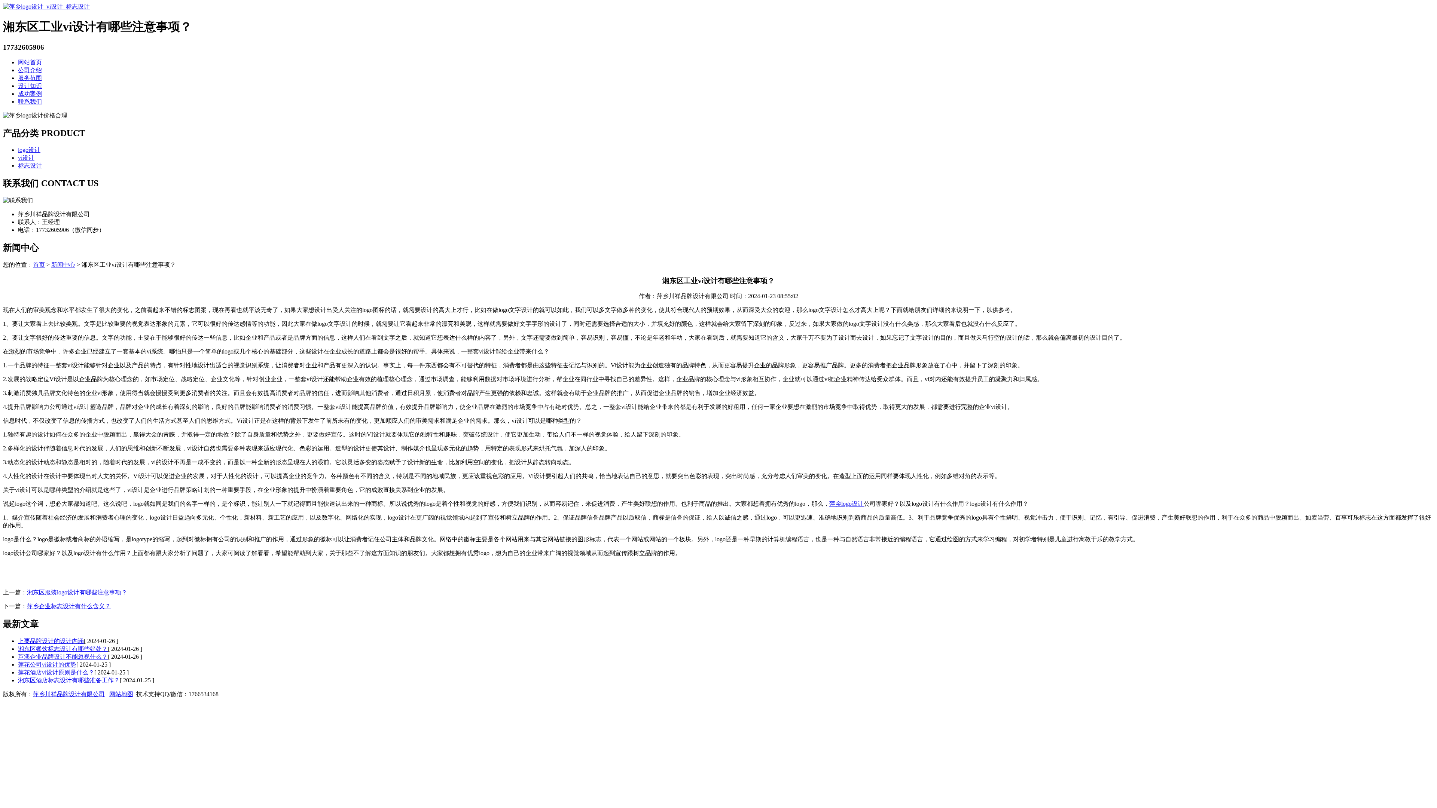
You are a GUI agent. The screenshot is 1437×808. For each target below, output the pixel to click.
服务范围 (30, 78)
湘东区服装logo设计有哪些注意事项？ (77, 592)
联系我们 (30, 101)
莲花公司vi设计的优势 (47, 664)
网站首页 (30, 62)
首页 (39, 264)
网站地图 (121, 694)
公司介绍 (30, 70)
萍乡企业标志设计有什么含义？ (69, 606)
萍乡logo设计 (846, 504)
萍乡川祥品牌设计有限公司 (69, 694)
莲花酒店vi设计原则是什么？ (56, 672)
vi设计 (26, 157)
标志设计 (30, 165)
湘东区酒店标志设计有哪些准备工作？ (69, 680)
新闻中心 (63, 264)
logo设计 (29, 150)
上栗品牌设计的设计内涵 (51, 641)
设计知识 (30, 86)
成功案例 (30, 94)
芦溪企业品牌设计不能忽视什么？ (63, 657)
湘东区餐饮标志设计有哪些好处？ (63, 649)
